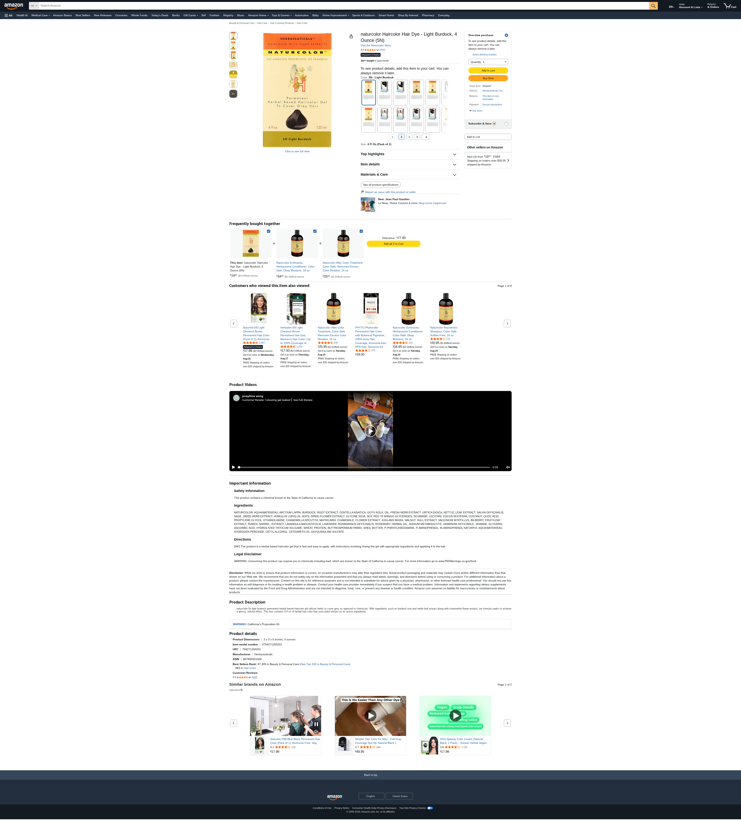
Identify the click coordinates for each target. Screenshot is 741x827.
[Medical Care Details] (49, 15)
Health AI (22, 15)
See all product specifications (380, 184)
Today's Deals (159, 15)
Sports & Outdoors (363, 15)
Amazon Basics (62, 15)
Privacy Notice (341, 808)
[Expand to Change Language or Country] (674, 7)
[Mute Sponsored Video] (316, 731)
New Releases (103, 15)
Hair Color (302, 23)
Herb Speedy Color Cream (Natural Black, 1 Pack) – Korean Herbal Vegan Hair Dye (463, 741)
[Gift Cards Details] (197, 15)
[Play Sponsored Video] (370, 715)
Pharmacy (428, 15)
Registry (228, 15)
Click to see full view (297, 151)
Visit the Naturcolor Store (376, 45)
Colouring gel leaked (277, 399)
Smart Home (386, 15)
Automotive (302, 15)
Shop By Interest (408, 15)
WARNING (239, 624)
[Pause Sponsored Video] (316, 724)
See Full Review (303, 399)
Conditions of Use (322, 808)
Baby (315, 15)
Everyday (444, 15)
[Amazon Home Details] (268, 15)
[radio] (233, 36)
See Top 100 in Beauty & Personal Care (325, 664)
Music (240, 15)
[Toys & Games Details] (291, 15)
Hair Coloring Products (282, 23)
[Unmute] (508, 467)
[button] (8, 15)
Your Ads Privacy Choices (412, 808)
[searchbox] (344, 5)
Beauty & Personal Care (242, 23)
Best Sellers (83, 15)
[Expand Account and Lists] (702, 7)
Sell (203, 15)
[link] (297, 243)
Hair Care (262, 23)
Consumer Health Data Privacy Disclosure (374, 808)
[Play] (232, 467)
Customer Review (253, 399)
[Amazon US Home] (334, 798)
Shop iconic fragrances (432, 203)
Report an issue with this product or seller (390, 192)
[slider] (364, 467)
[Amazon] (14, 6)
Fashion (214, 15)
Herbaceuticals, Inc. (492, 90)
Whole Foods (139, 15)
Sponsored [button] (234, 690)
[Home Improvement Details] (348, 15)
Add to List (473, 136)
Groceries (121, 15)
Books (176, 15)
